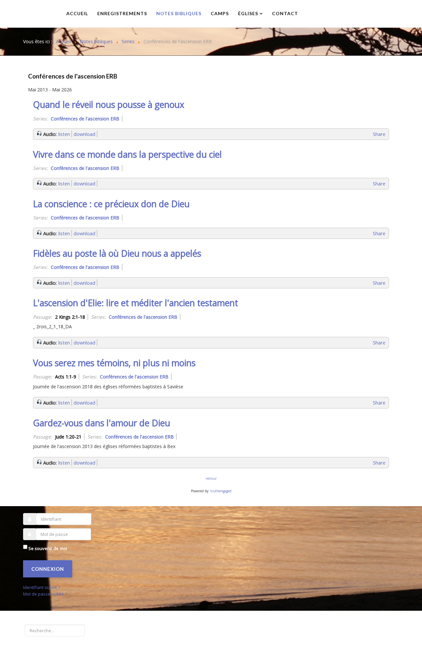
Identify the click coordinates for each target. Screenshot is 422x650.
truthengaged (220, 491)
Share (379, 134)
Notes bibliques (178, 13)
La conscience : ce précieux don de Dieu (111, 204)
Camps (220, 13)
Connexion (47, 569)
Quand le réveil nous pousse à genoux (108, 105)
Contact (285, 13)
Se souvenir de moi (47, 548)
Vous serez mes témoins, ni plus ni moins (114, 363)
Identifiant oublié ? (41, 587)
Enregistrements (122, 13)
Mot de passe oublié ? (45, 594)
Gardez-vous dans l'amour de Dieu (101, 423)
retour (211, 478)
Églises (248, 13)
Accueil (77, 13)
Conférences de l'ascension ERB (72, 76)
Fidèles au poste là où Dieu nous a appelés (117, 253)
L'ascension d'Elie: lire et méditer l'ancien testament (135, 303)
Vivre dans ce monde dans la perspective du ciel (127, 154)
